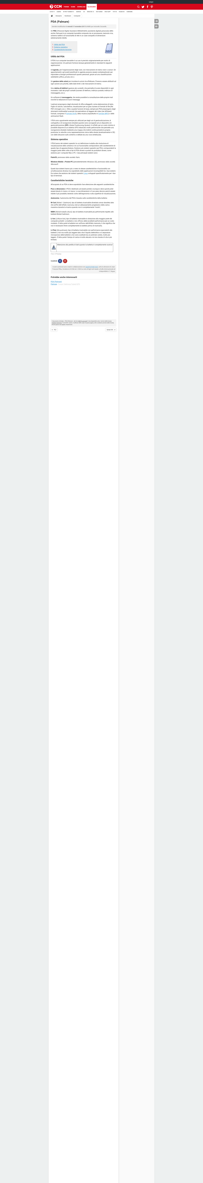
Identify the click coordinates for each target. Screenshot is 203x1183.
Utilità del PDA (59, 45)
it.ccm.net (84, 321)
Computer (77, 16)
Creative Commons (57, 323)
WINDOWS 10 (90, 11)
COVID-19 (52, 11)
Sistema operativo (61, 47)
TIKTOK (115, 11)
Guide (73, 7)
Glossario (92, 7)
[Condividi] (60, 261)
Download (81, 7)
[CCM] (56, 7)
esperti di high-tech (92, 267)
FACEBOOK (121, 11)
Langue (151, 2)
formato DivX (71, 114)
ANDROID (78, 11)
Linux (86, 173)
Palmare (54, 284)
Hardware (67, 16)
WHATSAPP (107, 11)
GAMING (59, 11)
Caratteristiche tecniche (62, 50)
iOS (84, 11)
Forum (66, 7)
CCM (79, 321)
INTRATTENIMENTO (68, 11)
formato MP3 (103, 114)
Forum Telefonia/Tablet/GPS (69, 284)
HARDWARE (129, 11)
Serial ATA (110, 330)
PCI (55, 330)
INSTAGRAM (99, 11)
